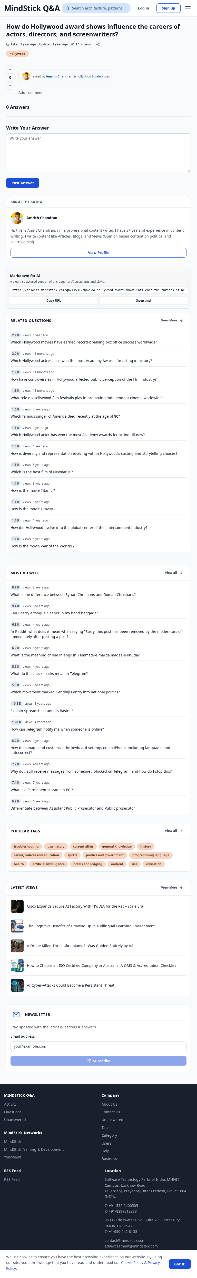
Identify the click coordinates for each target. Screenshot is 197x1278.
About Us (109, 1104)
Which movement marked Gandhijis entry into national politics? (65, 692)
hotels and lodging (87, 864)
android (117, 864)
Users (106, 1143)
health (19, 864)
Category (109, 1135)
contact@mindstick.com (125, 1240)
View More (169, 320)
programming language (150, 855)
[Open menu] (188, 8)
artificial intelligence (49, 864)
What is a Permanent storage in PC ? (42, 789)
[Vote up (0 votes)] (10, 69)
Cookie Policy (132, 1262)
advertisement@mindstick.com (131, 1246)
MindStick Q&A (32, 8)
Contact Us (111, 1111)
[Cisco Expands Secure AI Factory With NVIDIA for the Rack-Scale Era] (17, 906)
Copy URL (53, 300)
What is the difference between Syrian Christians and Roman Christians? (73, 594)
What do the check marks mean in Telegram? (49, 673)
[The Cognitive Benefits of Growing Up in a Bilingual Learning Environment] (17, 926)
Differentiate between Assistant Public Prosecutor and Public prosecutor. (73, 808)
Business (109, 1158)
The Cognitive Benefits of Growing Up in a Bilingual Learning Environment (91, 925)
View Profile (98, 252)
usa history (55, 846)
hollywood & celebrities (93, 76)
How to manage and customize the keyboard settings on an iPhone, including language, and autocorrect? (90, 750)
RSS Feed (12, 1179)
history (145, 846)
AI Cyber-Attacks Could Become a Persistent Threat (70, 985)
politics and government (105, 855)
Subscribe (101, 1060)
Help (106, 1150)
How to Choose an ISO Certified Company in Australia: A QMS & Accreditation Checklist (101, 965)
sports (72, 855)
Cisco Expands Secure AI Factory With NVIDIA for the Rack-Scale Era (85, 906)
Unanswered (15, 1119)
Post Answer (23, 182)
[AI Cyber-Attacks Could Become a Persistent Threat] (17, 985)
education (153, 864)
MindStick (12, 1141)
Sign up (168, 8)
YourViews (13, 1157)
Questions (13, 1111)
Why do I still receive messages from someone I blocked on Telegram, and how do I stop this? (91, 771)
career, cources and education (36, 855)
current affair (83, 846)
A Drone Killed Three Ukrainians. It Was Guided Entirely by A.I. (80, 945)
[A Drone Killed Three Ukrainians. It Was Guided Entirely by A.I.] (17, 945)
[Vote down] (10, 85)
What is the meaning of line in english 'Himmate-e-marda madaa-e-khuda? (75, 655)
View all (171, 573)
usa (134, 864)
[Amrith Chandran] (26, 76)
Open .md (143, 300)
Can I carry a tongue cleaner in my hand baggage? (54, 613)
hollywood (17, 54)
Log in (143, 8)
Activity (10, 1104)
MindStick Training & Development (34, 1149)
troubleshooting (26, 846)
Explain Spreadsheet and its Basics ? (42, 710)
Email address (23, 1036)
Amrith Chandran (59, 76)
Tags (106, 1127)
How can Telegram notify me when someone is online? (57, 729)
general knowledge (117, 846)
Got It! (179, 1264)
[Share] (98, 44)
